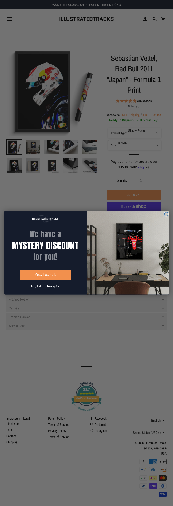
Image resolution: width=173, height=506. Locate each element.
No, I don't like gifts (45, 286)
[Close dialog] (166, 214)
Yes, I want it (45, 274)
